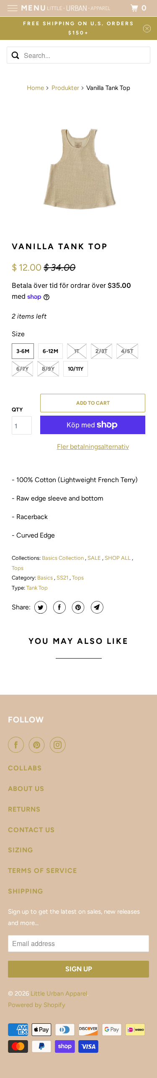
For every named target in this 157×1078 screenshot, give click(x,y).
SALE (95, 558)
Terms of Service (42, 871)
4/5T (127, 351)
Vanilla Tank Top (60, 246)
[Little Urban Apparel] (78, 8)
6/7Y (22, 369)
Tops (17, 568)
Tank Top (37, 588)
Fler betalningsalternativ (93, 447)
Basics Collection (63, 558)
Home (35, 88)
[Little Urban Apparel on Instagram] (59, 745)
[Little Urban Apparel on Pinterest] (38, 745)
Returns (24, 809)
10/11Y (75, 369)
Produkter (65, 88)
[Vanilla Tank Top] (78, 167)
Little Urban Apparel (59, 993)
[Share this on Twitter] (39, 607)
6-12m (50, 351)
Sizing (20, 850)
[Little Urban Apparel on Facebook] (17, 745)
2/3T (101, 351)
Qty (17, 409)
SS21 (63, 578)
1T (77, 351)
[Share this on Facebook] (58, 607)
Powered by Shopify (36, 1005)
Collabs (25, 768)
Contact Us (31, 830)
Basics (45, 578)
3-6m (22, 351)
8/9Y (48, 369)
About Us (26, 789)
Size (18, 334)
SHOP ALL (118, 558)
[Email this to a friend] (96, 607)
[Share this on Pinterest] (77, 607)
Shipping (25, 891)
